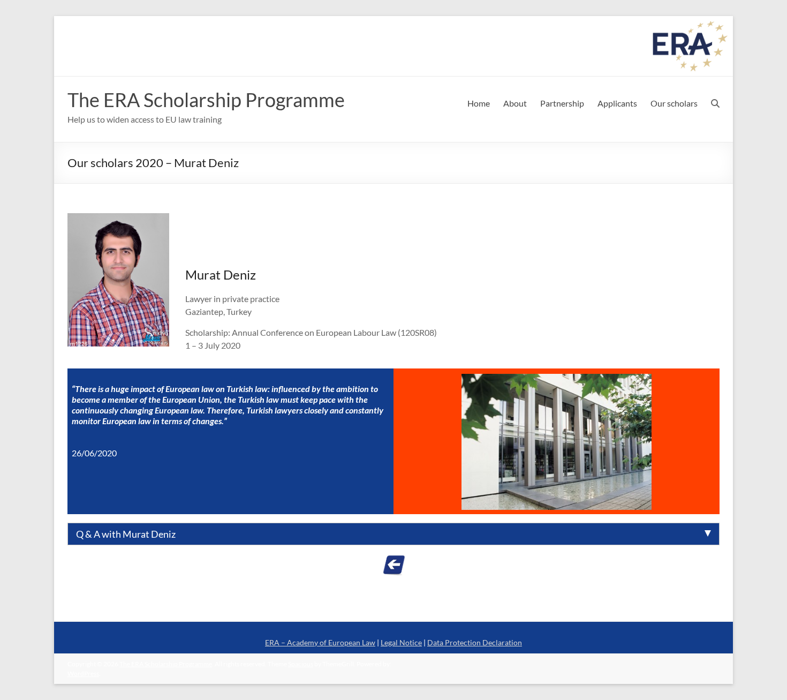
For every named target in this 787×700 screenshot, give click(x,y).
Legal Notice (401, 642)
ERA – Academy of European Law (320, 642)
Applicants (617, 103)
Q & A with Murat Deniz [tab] (126, 534)
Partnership (562, 103)
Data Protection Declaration (474, 642)
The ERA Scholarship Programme (206, 99)
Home (478, 103)
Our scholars (674, 103)
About (515, 103)
